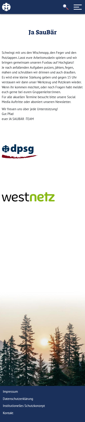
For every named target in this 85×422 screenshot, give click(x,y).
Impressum (10, 391)
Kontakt (8, 413)
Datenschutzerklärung (18, 399)
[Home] (20, 151)
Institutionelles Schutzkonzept (24, 406)
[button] (65, 7)
